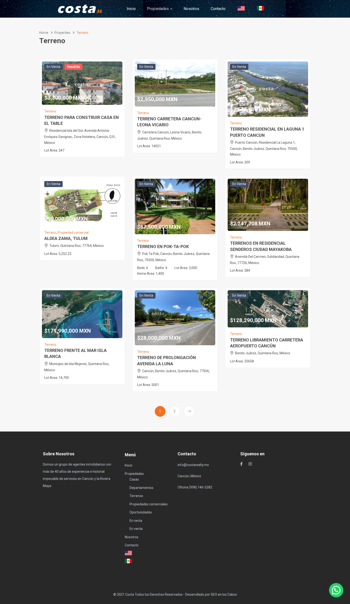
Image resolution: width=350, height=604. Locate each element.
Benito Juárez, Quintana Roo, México (262, 353)
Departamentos (141, 488)
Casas (134, 479)
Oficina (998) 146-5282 (195, 487)
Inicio (131, 8)
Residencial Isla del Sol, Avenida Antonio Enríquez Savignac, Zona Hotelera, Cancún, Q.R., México (80, 137)
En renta (136, 521)
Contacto (218, 8)
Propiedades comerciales (149, 504)
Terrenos (136, 496)
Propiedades (158, 8)
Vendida (73, 67)
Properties (62, 33)
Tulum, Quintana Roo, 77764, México (76, 246)
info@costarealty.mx (193, 465)
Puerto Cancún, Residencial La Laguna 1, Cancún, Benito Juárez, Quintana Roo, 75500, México (264, 149)
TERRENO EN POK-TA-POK (163, 246)
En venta (53, 67)
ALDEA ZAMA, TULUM (66, 238)
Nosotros (191, 8)
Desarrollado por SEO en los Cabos (211, 594)
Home (43, 33)
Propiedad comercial (73, 232)
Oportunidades (141, 512)
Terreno (50, 111)
